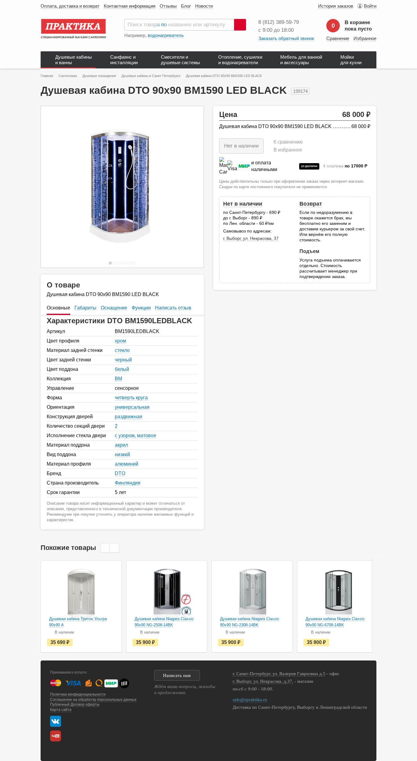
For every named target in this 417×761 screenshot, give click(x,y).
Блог (186, 6)
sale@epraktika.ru (250, 699)
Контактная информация (129, 6)
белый (122, 369)
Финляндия (127, 482)
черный (123, 359)
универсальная (132, 407)
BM (118, 378)
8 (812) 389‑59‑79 (278, 22)
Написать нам (177, 675)
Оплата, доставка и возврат (70, 6)
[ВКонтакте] (55, 721)
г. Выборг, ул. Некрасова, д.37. (263, 681)
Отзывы (168, 6)
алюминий (126, 463)
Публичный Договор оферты (75, 704)
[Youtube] (57, 735)
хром (120, 340)
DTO (120, 473)
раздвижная (128, 416)
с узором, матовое (135, 435)
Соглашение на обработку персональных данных (93, 699)
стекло (122, 350)
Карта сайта (60, 710)
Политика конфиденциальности (78, 694)
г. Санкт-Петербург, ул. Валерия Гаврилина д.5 (279, 673)
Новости (204, 6)
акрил (121, 445)
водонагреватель (166, 35)
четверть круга (131, 397)
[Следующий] (193, 187)
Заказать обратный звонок (286, 38)
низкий (122, 454)
